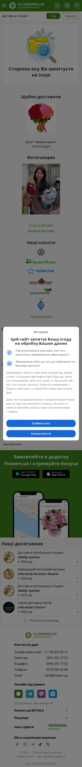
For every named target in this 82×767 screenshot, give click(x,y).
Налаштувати (41, 433)
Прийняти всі (41, 423)
